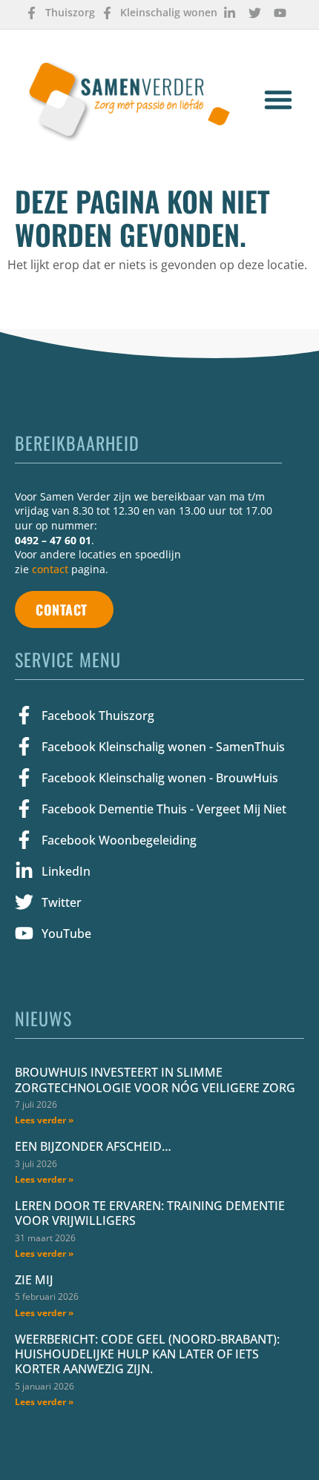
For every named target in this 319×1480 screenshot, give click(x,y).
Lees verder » (44, 1120)
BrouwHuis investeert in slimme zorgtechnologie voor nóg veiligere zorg (155, 1079)
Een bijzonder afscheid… (93, 1146)
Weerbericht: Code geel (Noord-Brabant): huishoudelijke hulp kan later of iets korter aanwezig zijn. (147, 1354)
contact (50, 569)
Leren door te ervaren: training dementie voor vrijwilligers (150, 1213)
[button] (278, 99)
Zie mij (34, 1280)
